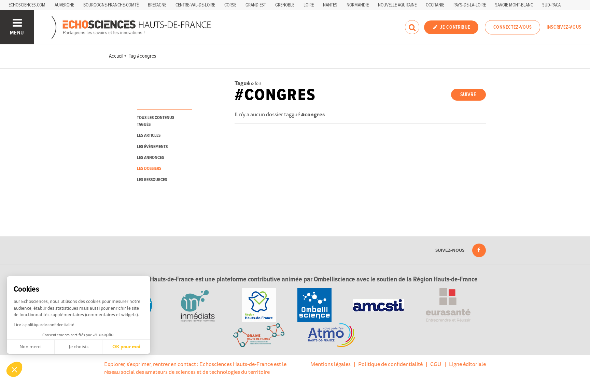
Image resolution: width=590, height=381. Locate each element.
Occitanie (435, 5)
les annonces (150, 158)
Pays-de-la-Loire (469, 5)
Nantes (330, 5)
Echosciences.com (27, 5)
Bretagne (157, 5)
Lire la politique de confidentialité (44, 324)
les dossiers (149, 169)
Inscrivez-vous (564, 27)
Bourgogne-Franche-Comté (111, 5)
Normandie (358, 5)
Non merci (30, 346)
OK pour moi (126, 346)
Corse (230, 5)
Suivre (468, 94)
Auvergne (64, 5)
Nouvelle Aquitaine (397, 5)
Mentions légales (330, 364)
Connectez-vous (512, 27)
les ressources (152, 180)
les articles (148, 135)
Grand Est (255, 5)
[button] (14, 369)
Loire (309, 5)
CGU (435, 364)
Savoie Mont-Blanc (514, 5)
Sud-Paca (551, 5)
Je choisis (78, 346)
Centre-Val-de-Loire (195, 5)
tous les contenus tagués (155, 121)
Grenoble (284, 5)
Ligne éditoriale (467, 364)
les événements (152, 147)
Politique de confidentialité (390, 364)
